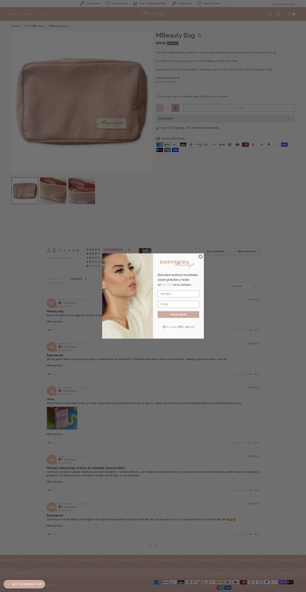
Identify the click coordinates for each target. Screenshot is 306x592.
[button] (24, 584)
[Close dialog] (200, 256)
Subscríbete (178, 314)
